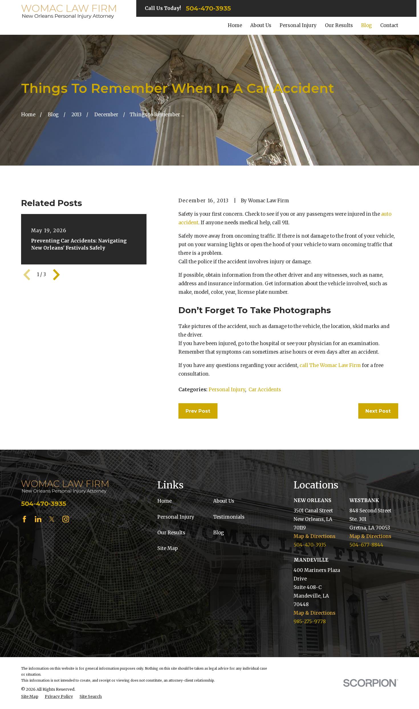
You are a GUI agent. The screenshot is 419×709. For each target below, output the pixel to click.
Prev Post (198, 411)
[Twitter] (51, 519)
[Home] (68, 12)
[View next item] (56, 274)
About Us (223, 501)
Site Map (167, 548)
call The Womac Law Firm (330, 365)
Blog (218, 533)
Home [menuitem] (235, 25)
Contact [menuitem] (389, 25)
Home (164, 501)
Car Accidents (265, 390)
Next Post (378, 411)
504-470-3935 (208, 8)
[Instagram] (65, 519)
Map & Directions (314, 536)
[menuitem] (29, 696)
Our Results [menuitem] (339, 25)
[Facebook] (24, 519)
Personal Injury (227, 390)
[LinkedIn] (38, 519)
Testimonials (229, 517)
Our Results (171, 533)
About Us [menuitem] (260, 25)
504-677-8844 (366, 545)
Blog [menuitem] (366, 25)
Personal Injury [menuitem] (298, 25)
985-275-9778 (310, 622)
